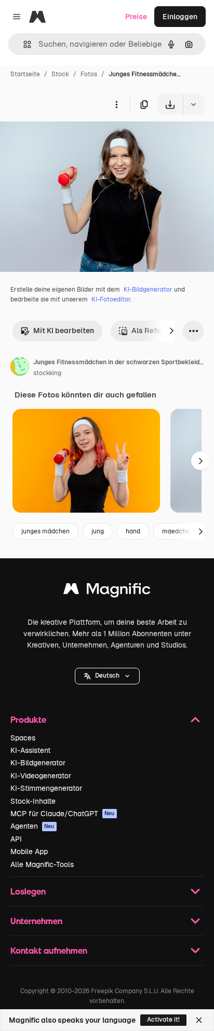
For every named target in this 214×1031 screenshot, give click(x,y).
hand (133, 531)
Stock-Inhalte (33, 801)
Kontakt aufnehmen (48, 950)
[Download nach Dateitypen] (193, 104)
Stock (60, 74)
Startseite (25, 74)
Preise (136, 16)
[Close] (199, 1020)
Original (66, 139)
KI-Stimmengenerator (46, 788)
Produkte (28, 719)
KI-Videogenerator (40, 775)
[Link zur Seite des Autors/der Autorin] (19, 368)
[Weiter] (171, 331)
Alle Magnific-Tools (42, 864)
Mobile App (29, 851)
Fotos (89, 74)
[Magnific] (107, 591)
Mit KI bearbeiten (63, 330)
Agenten (32, 826)
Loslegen (28, 891)
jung (97, 531)
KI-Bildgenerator (148, 289)
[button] (107, 676)
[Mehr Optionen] (116, 104)
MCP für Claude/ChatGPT (62, 813)
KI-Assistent (30, 750)
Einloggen (180, 16)
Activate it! (163, 1019)
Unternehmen (36, 920)
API (16, 839)
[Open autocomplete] (23, 44)
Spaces (22, 738)
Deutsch (107, 675)
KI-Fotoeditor (110, 299)
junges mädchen (45, 531)
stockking (47, 373)
